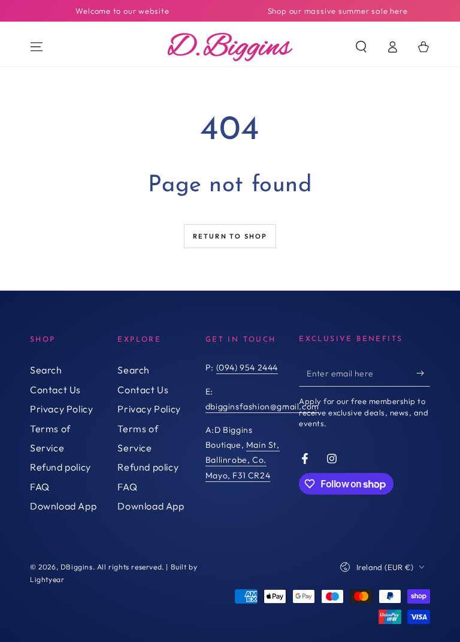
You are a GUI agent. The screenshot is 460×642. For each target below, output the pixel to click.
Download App (63, 506)
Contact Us (55, 390)
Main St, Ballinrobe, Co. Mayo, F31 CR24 (242, 459)
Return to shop (230, 236)
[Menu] (36, 47)
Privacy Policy (61, 409)
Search (46, 370)
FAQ (40, 487)
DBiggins (76, 566)
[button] (361, 47)
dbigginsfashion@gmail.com (262, 406)
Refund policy (60, 467)
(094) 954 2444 (247, 367)
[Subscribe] (423, 373)
